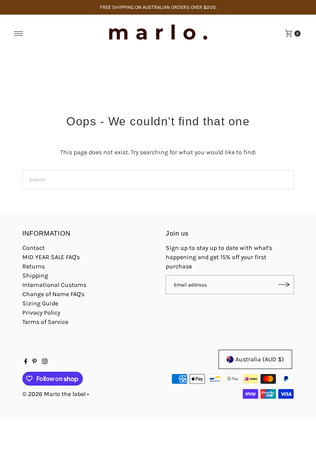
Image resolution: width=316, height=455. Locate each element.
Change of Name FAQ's (53, 294)
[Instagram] (44, 362)
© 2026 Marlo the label (54, 394)
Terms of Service (45, 321)
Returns (33, 266)
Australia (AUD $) (259, 359)
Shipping (35, 275)
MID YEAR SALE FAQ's (51, 257)
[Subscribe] (284, 284)
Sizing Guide (40, 303)
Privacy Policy (41, 312)
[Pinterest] (34, 362)
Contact (33, 247)
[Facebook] (25, 362)
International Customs (54, 284)
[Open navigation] (19, 33)
